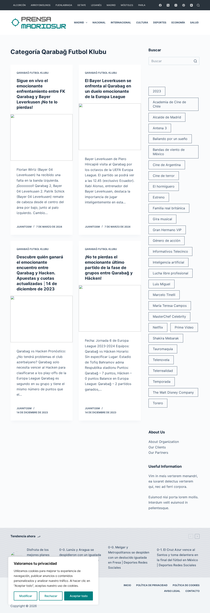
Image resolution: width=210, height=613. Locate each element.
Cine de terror (164, 176)
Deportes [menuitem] (159, 22)
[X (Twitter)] (168, 5)
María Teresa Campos (170, 306)
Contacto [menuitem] (192, 590)
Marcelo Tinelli (164, 295)
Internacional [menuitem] (121, 22)
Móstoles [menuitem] (127, 5)
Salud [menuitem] (194, 22)
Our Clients (157, 447)
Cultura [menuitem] (142, 22)
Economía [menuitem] (178, 22)
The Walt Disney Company (173, 392)
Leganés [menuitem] (96, 5)
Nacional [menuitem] (99, 22)
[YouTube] (191, 5)
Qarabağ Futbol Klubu (33, 72)
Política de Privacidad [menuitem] (152, 585)
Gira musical (162, 219)
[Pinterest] (183, 5)
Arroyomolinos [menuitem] (40, 5)
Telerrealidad (163, 371)
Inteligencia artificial (168, 262)
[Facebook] (160, 5)
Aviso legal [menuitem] (172, 590)
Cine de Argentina (167, 165)
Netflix (158, 327)
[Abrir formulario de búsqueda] (198, 5)
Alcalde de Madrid (167, 117)
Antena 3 (160, 128)
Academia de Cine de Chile (169, 104)
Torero (158, 403)
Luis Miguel (161, 284)
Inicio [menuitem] (127, 585)
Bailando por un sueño (170, 139)
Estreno (159, 197)
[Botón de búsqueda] (195, 61)
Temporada (161, 381)
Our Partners (158, 452)
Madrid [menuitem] (111, 5)
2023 (157, 91)
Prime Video (184, 327)
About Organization (163, 442)
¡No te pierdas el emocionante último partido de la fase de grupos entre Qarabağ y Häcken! (109, 267)
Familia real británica (169, 208)
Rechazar (51, 596)
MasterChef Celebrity (169, 316)
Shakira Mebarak (166, 338)
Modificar (25, 596)
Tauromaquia (163, 349)
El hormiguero (164, 186)
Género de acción (166, 240)
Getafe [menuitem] (81, 5)
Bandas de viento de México (169, 152)
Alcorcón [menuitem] (19, 5)
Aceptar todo (79, 596)
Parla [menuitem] (141, 5)
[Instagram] (176, 5)
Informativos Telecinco (170, 251)
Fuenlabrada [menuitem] (64, 5)
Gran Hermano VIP (167, 230)
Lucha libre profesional (170, 273)
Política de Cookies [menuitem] (186, 585)
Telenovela (161, 360)
